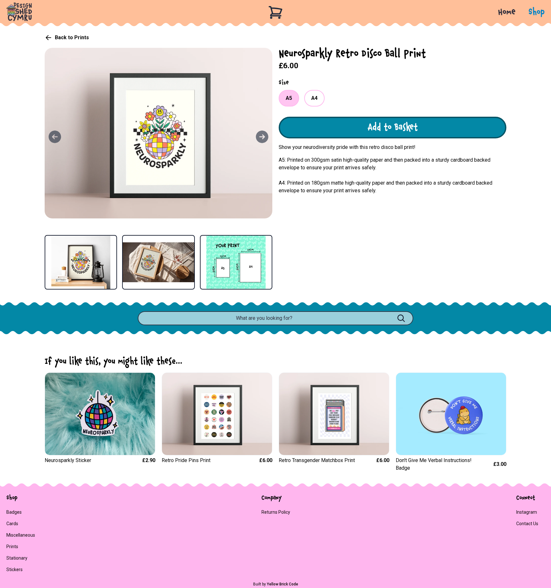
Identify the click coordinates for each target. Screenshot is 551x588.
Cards (12, 523)
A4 (314, 98)
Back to (72, 37)
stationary (16, 558)
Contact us (527, 523)
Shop (536, 12)
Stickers (14, 569)
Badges (14, 512)
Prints (12, 546)
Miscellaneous (20, 535)
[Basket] (275, 12)
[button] (530, 12)
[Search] (401, 318)
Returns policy (275, 512)
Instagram (526, 512)
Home (507, 12)
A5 (289, 98)
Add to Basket (393, 127)
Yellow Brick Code (282, 584)
